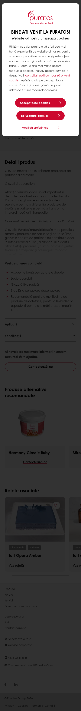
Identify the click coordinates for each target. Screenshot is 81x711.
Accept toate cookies (35, 103)
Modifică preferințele (35, 127)
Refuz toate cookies (35, 116)
